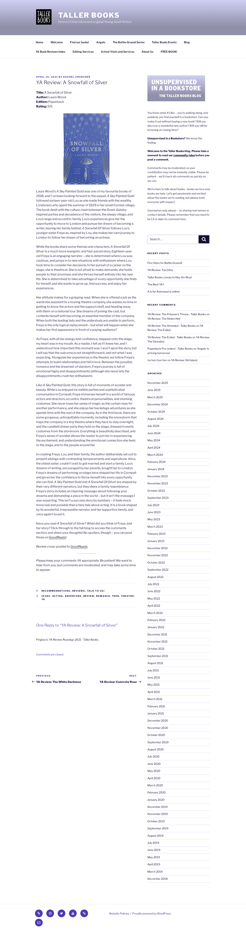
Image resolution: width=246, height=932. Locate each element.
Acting (57, 596)
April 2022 (153, 605)
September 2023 (158, 497)
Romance (103, 596)
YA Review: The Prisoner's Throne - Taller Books (176, 314)
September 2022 (157, 569)
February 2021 (156, 706)
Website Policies (119, 913)
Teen (115, 596)
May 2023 (153, 519)
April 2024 (153, 447)
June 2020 (154, 763)
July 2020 (153, 756)
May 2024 (153, 440)
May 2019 (153, 857)
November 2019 (157, 814)
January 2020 (156, 799)
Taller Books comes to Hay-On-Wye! (169, 277)
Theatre (127, 596)
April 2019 (153, 864)
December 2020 (157, 720)
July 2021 (153, 670)
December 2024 (157, 404)
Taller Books (89, 15)
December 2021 (157, 634)
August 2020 (155, 749)
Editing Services (83, 51)
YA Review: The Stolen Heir (163, 318)
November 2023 (157, 483)
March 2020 (155, 785)
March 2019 (155, 871)
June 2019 (153, 849)
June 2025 (153, 390)
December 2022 (157, 548)
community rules (184, 155)
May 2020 (153, 770)
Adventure (73, 596)
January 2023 (155, 541)
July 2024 (153, 425)
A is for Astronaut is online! (163, 291)
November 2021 (157, 641)
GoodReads (57, 537)
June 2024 (153, 433)
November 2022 (157, 555)
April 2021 (153, 691)
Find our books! (79, 42)
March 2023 (155, 526)
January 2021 (155, 713)
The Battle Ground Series (129, 42)
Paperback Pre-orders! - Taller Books (170, 348)
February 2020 (156, 792)
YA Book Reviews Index (50, 51)
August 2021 (155, 663)
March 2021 (154, 699)
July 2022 (153, 584)
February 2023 (156, 533)
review (88, 596)
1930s (46, 596)
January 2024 (155, 469)
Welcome (57, 42)
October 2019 (156, 821)
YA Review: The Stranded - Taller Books (171, 325)
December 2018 (157, 878)
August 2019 (155, 835)
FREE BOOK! (169, 51)
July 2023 (153, 505)
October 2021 (156, 648)
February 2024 (156, 461)
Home (39, 42)
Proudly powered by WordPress (151, 913)
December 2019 (157, 806)
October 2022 (156, 562)
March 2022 (155, 612)
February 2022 (156, 620)
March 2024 (155, 454)
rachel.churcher (77, 77)
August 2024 (155, 418)
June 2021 (153, 677)
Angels (100, 42)
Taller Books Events (164, 42)
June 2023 (153, 512)
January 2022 (155, 627)
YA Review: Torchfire (160, 270)
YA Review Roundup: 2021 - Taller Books (73, 639)
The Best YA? (155, 284)
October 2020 (156, 735)
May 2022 (153, 598)
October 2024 (156, 411)
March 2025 (155, 397)
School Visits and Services (117, 51)
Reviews (78, 590)
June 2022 (153, 591)
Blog (187, 42)
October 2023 (156, 490)
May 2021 (153, 684)
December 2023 (157, 476)
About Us (147, 51)
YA (43, 599)
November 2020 (157, 727)
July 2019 (153, 842)
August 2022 (155, 577)
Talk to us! (96, 590)
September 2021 (157, 656)
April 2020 (153, 778)
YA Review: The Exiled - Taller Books (169, 337)
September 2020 (158, 742)
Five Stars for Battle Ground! (164, 262)
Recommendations (56, 590)
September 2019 (157, 828)
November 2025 (157, 382)
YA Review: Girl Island (184, 360)
